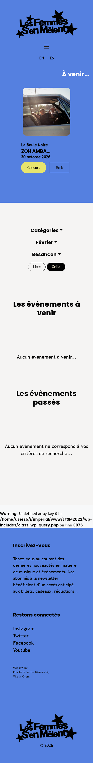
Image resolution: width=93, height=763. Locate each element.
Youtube (21, 650)
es (52, 58)
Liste (37, 267)
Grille (56, 267)
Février (44, 242)
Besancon (44, 254)
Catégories (44, 230)
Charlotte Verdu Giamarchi (30, 672)
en (41, 58)
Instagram (24, 628)
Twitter (21, 635)
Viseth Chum (21, 676)
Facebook (23, 643)
